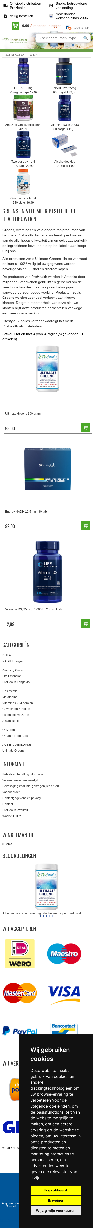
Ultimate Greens (13, 750)
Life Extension (12, 676)
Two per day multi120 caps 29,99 (23, 164)
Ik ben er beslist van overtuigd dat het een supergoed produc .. (44, 913)
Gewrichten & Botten (16, 709)
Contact (7, 804)
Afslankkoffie (11, 721)
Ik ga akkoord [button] (55, 1190)
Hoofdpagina (13, 55)
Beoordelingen (19, 855)
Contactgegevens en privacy (21, 798)
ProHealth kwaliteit (15, 810)
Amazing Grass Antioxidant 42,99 (23, 127)
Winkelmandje (18, 835)
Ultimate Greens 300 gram (23, 413)
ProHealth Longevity (16, 682)
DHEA (6, 655)
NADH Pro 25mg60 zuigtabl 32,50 (64, 90)
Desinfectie (10, 691)
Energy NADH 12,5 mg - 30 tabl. (26, 511)
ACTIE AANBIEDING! (16, 744)
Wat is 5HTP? (11, 816)
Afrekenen (38, 26)
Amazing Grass (12, 670)
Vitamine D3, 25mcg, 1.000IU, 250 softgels (33, 609)
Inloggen (54, 26)
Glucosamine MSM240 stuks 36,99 (23, 200)
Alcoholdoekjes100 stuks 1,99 (64, 164)
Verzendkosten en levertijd (20, 780)
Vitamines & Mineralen (17, 703)
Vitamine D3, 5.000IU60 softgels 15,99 (64, 127)
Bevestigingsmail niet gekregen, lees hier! (30, 786)
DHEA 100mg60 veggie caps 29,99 (23, 90)
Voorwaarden (11, 792)
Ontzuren (8, 730)
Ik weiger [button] (55, 1200)
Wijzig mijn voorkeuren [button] (56, 1210)
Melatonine (10, 697)
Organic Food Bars (15, 736)
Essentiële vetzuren (15, 715)
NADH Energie (12, 661)
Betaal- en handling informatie (22, 774)
